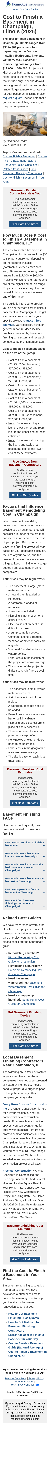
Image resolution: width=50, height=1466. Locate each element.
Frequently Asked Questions (20, 164)
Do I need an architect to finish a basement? (24, 844)
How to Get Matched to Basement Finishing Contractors (23, 1326)
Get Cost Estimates (25, 803)
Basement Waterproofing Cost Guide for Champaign (26, 987)
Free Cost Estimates (25, 224)
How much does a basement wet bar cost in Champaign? (24, 880)
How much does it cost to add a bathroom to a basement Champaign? (24, 867)
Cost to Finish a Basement (19, 156)
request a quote (12, 97)
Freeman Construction (18, 1170)
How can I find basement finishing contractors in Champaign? (20, 903)
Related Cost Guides (15, 169)
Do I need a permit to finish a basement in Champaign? (22, 891)
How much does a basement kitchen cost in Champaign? (22, 855)
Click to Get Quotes (25, 495)
